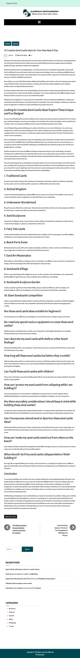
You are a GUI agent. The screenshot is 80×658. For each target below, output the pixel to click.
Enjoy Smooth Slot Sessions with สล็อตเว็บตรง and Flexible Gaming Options (30, 579)
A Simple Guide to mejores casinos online (19, 583)
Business (12, 609)
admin (10, 55)
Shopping (12, 623)
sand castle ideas (10, 516)
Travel (11, 626)
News (11, 619)
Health (11, 616)
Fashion (12, 612)
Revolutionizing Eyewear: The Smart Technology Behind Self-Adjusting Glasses (61, 530)
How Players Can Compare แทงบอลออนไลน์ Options (23, 588)
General (15, 44)
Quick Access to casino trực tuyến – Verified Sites (22, 574)
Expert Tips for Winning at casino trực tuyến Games (22, 569)
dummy (7, 44)
